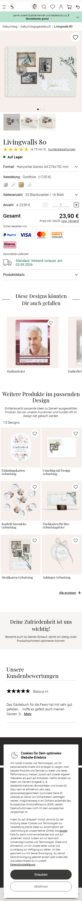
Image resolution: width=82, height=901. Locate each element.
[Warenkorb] (69, 7)
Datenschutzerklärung (22, 864)
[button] (61, 7)
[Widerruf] (78, 7)
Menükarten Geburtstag (17, 577)
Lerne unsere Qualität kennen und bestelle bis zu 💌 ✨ (41, 17)
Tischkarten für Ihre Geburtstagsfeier (56, 525)
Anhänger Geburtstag (56, 577)
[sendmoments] (12, 7)
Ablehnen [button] (41, 886)
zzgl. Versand (70, 221)
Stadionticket (16, 371)
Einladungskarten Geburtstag (13, 472)
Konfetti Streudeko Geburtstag (14, 525)
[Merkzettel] (53, 7)
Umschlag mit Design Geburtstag (56, 472)
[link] (33, 342)
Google (63, 830)
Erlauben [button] (41, 874)
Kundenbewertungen (61, 149)
